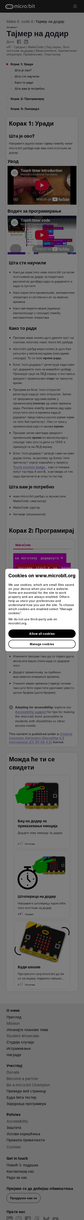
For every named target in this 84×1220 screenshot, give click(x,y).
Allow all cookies (42, 633)
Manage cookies (42, 644)
